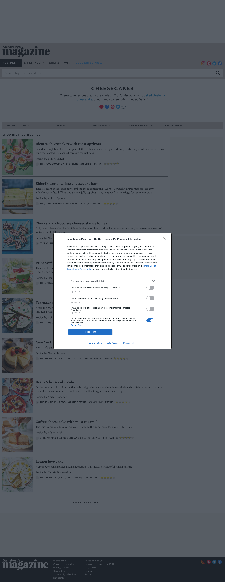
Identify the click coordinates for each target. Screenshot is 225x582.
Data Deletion (95, 343)
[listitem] (112, 280)
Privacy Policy (130, 343)
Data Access (112, 343)
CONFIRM (90, 332)
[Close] (165, 239)
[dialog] (112, 291)
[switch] (150, 288)
